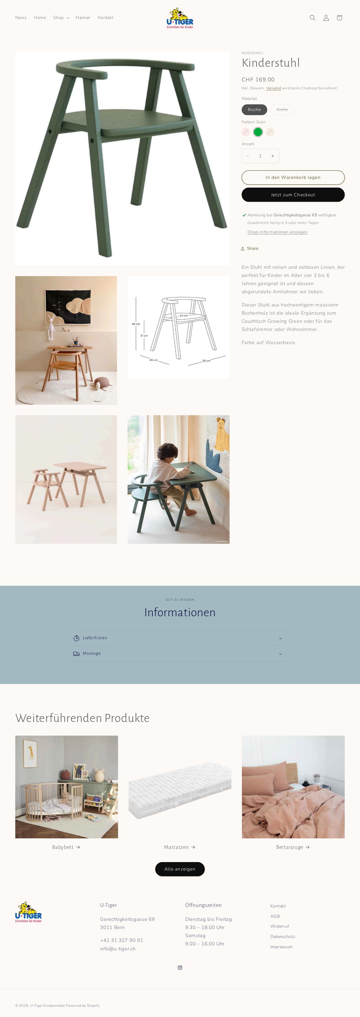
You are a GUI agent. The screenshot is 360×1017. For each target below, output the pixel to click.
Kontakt (278, 906)
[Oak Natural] (270, 132)
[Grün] (258, 132)
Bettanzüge (289, 847)
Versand (273, 88)
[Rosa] (246, 132)
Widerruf (279, 927)
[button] (61, 18)
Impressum (281, 947)
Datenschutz (282, 937)
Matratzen (176, 847)
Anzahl (248, 143)
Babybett (63, 847)
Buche (254, 110)
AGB (275, 916)
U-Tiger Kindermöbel (47, 1005)
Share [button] (253, 248)
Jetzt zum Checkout (293, 195)
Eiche (285, 110)
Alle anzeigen (180, 869)
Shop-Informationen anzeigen (277, 232)
